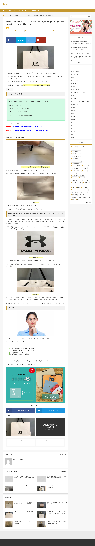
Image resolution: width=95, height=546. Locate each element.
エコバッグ (74, 77)
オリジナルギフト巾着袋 (77, 149)
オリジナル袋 (75, 168)
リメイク (74, 95)
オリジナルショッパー (30, 30)
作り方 (84, 185)
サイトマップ (12, 10)
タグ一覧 (89, 202)
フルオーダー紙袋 (84, 180)
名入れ (78, 187)
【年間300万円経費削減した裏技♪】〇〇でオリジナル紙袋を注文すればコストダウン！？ (81, 43)
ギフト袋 (74, 83)
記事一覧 (64, 471)
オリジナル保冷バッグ (76, 163)
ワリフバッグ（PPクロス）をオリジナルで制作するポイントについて (81, 57)
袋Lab (5, 4)
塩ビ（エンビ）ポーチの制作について (81, 53)
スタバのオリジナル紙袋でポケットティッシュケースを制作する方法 (81, 61)
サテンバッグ (75, 86)
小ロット (74, 189)
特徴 (80, 197)
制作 (55, 30)
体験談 (73, 110)
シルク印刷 (82, 175)
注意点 (73, 128)
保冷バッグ (74, 113)
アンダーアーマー (20, 30)
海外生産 (74, 197)
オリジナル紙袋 (41, 30)
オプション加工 (75, 80)
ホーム (5, 10)
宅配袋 (73, 116)
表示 (11, 89)
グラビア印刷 (75, 173)
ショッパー (83, 173)
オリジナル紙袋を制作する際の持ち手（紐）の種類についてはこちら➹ (32, 130)
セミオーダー (75, 177)
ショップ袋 (49, 30)
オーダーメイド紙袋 (76, 170)
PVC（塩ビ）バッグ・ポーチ (79, 71)
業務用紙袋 (74, 194)
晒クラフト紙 (75, 192)
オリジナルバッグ (76, 158)
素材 (78, 199)
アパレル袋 (74, 146)
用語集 (73, 131)
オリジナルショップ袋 (76, 156)
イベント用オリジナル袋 (77, 74)
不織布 (80, 182)
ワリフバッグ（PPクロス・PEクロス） (81, 101)
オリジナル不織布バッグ (77, 161)
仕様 (80, 185)
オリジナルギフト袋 (76, 151)
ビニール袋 (83, 177)
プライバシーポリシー (24, 10)
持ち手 (73, 125)
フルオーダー (75, 180)
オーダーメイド (84, 168)
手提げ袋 (80, 189)
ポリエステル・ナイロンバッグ (79, 92)
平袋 (73, 122)
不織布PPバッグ (76, 104)
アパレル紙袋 (11, 30)
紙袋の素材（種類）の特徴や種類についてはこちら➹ (27, 126)
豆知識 (73, 137)
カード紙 (85, 170)
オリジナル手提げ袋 (76, 165)
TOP (5, 15)
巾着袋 (73, 119)
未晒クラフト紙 (84, 192)
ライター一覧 (63, 454)
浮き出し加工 (82, 194)
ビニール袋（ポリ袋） (77, 89)
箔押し (84, 197)
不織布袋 (74, 185)
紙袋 (8, 28)
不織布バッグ (75, 107)
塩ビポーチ (85, 187)
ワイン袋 (74, 98)
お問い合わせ (35, 10)
